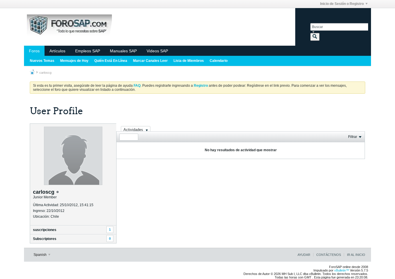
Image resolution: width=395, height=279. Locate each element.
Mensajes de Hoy (74, 61)
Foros (34, 51)
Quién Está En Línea (110, 61)
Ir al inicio (356, 254)
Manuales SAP (123, 51)
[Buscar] (315, 37)
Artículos (57, 51)
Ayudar (304, 254)
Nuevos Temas (42, 61)
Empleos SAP (87, 51)
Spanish (40, 255)
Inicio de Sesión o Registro (342, 4)
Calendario (219, 61)
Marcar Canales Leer (150, 61)
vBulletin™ (341, 270)
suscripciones (44, 230)
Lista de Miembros (188, 61)
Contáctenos (328, 254)
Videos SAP (157, 51)
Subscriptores (44, 239)
